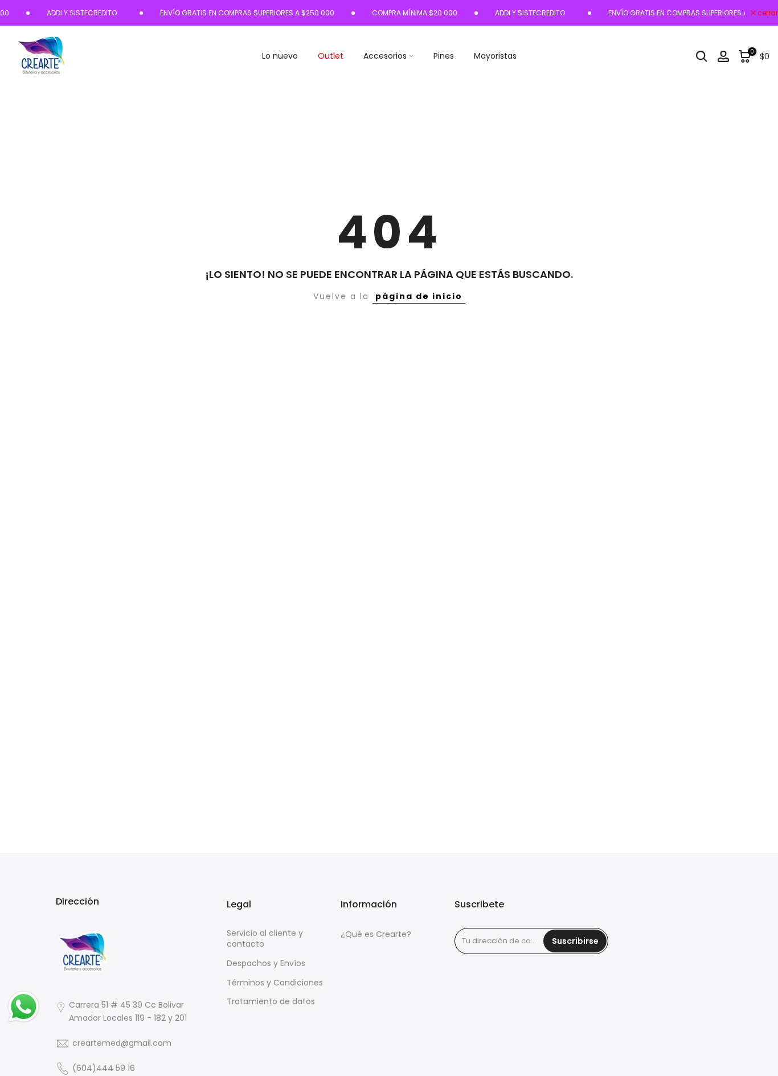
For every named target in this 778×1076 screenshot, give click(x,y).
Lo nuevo (280, 56)
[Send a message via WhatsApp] (24, 1007)
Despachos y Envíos (266, 963)
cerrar (767, 13)
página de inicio (418, 296)
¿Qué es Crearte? (376, 934)
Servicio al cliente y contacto (265, 939)
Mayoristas (495, 56)
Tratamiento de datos (271, 1001)
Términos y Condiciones (275, 982)
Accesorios (385, 56)
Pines (443, 56)
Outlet (330, 56)
